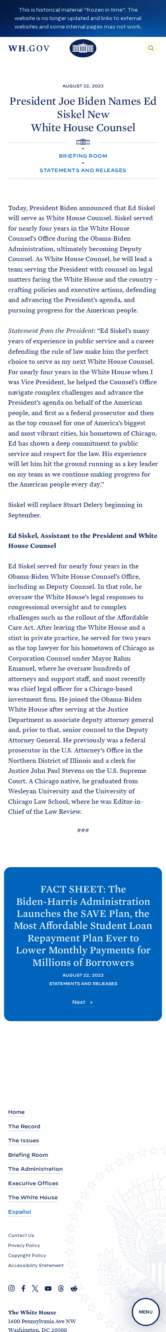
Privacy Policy (24, 1245)
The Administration (35, 1169)
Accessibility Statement (36, 1265)
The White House (33, 1197)
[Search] (151, 48)
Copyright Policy (27, 1255)
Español (19, 1212)
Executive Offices (33, 1183)
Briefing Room (83, 156)
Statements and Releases (82, 170)
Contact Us (21, 1235)
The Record (24, 1126)
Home (16, 1112)
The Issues (23, 1140)
